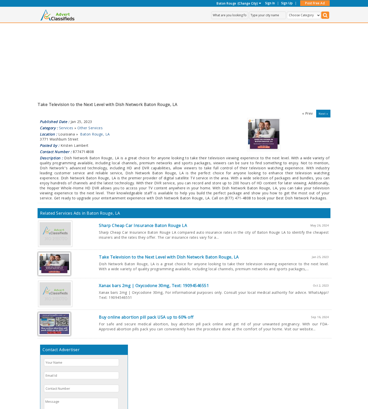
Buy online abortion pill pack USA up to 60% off (146, 317)
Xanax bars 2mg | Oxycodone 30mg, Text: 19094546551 (154, 285)
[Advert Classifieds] (57, 19)
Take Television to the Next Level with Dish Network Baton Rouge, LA (169, 257)
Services (66, 127)
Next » (323, 113)
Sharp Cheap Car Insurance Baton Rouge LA (143, 225)
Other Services (90, 127)
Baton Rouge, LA (95, 134)
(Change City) (248, 3)
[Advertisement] (184, 60)
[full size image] (263, 150)
